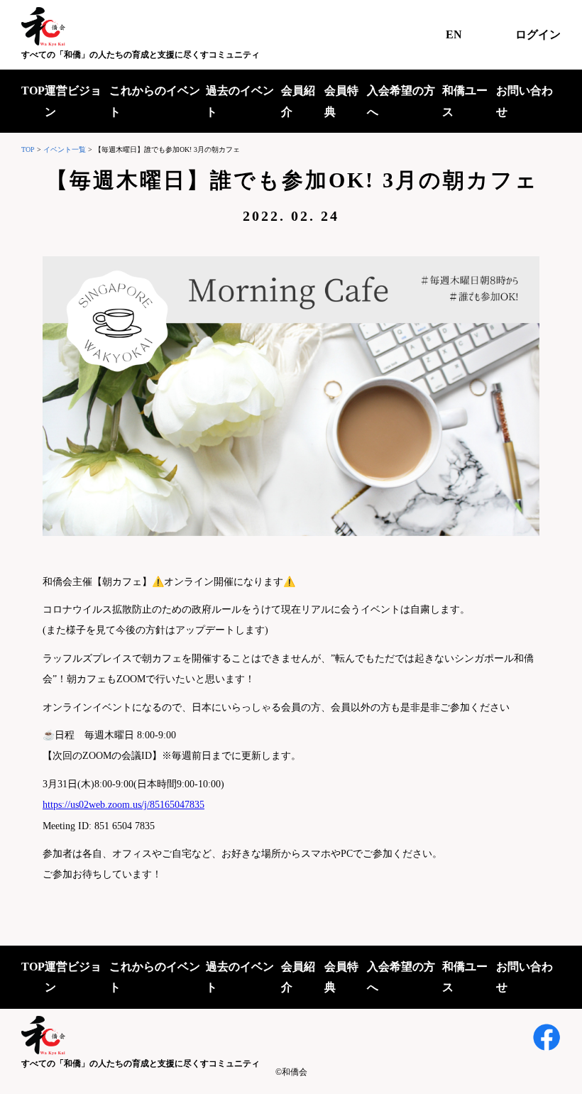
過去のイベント (240, 101)
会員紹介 (298, 101)
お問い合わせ (524, 101)
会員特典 (341, 101)
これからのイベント (154, 101)
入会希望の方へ (401, 101)
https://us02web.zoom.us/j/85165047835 (123, 804)
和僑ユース (465, 101)
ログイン (538, 34)
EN (454, 34)
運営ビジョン (73, 101)
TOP (33, 90)
